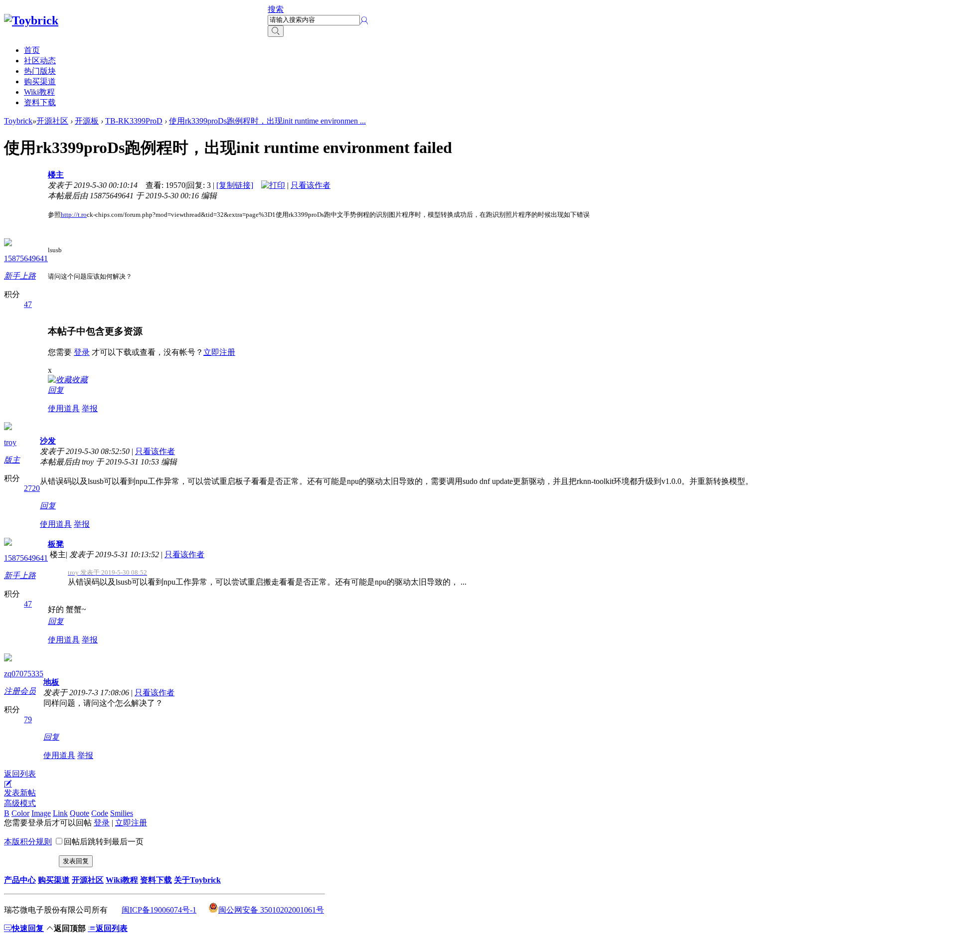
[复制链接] (234, 185)
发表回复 (76, 861)
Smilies (121, 813)
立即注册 (219, 352)
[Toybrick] (31, 20)
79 (28, 719)
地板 (51, 682)
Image (41, 813)
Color (20, 813)
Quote (79, 813)
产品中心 (20, 880)
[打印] (273, 185)
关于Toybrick (197, 880)
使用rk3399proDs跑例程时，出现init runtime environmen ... (267, 121)
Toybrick (18, 121)
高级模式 (20, 803)
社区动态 (40, 60)
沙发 (48, 441)
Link (60, 813)
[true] (276, 31)
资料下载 (40, 102)
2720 (32, 488)
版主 (12, 460)
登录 (82, 352)
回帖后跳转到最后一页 (104, 841)
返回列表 (20, 774)
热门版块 (40, 71)
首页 (32, 50)
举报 (90, 408)
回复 (56, 390)
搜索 (276, 9)
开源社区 (52, 121)
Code (99, 813)
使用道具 (64, 408)
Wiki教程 (39, 92)
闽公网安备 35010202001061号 (271, 910)
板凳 (56, 544)
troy (10, 442)
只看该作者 (310, 185)
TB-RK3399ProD (133, 121)
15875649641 (26, 258)
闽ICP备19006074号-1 (159, 910)
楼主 (56, 174)
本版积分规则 (28, 841)
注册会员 (20, 691)
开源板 (87, 121)
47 (28, 304)
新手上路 (20, 276)
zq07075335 (23, 673)
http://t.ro (74, 214)
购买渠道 (40, 81)
